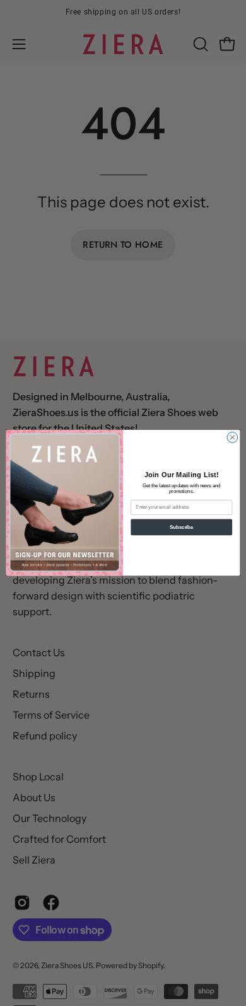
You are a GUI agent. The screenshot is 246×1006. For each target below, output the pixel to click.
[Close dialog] (232, 437)
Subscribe (181, 526)
